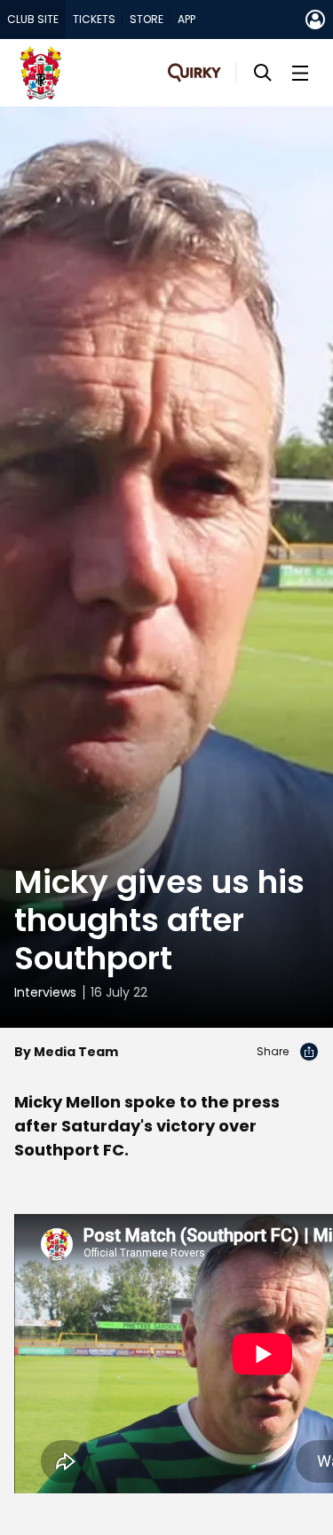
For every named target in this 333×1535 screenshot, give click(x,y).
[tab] (33, 19)
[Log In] (315, 19)
